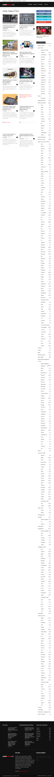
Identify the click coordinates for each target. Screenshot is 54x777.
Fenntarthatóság (41, 137)
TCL (42, 318)
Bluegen (43, 560)
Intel (42, 226)
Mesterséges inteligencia (43, 359)
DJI (41, 194)
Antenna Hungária (45, 531)
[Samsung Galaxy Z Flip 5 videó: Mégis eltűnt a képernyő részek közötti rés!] (27, 45)
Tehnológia (40, 613)
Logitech (43, 242)
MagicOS (43, 68)
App (39, 47)
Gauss (42, 400)
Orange (42, 537)
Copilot (42, 379)
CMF (42, 192)
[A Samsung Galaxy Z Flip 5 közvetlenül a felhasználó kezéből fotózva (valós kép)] (10, 99)
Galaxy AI (43, 398)
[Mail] (43, 757)
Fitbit (42, 471)
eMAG (42, 512)
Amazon (43, 148)
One (42, 535)
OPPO (42, 274)
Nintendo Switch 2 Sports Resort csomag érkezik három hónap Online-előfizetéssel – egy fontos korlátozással (29, 735)
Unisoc (42, 336)
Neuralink (43, 425)
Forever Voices (44, 393)
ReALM (42, 439)
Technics (43, 320)
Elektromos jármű (42, 102)
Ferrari (42, 116)
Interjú (39, 350)
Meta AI (42, 421)
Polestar (43, 673)
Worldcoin (43, 98)
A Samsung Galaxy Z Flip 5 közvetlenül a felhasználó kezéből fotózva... (9, 108)
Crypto (39, 96)
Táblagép (40, 547)
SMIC (42, 304)
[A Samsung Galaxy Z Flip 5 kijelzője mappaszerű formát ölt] (27, 127)
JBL (41, 228)
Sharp (42, 684)
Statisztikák (40, 526)
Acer (42, 144)
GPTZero (43, 407)
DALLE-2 (43, 382)
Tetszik (48, 11)
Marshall (43, 244)
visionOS (43, 86)
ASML (42, 162)
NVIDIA (42, 267)
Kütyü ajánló (40, 357)
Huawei (42, 118)
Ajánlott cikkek (41, 45)
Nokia (42, 261)
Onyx (42, 583)
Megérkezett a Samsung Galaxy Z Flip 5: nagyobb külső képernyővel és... (10, 54)
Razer (42, 288)
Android (42, 50)
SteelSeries (43, 313)
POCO (42, 588)
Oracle (42, 432)
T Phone (43, 689)
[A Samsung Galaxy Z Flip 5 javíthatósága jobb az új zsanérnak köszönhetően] (10, 18)
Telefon (35, 4)
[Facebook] (37, 757)
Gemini (42, 402)
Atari (42, 169)
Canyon (42, 183)
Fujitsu (42, 627)
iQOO (42, 643)
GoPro (42, 210)
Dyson (42, 199)
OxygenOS (43, 80)
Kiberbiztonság (41, 354)
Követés (48, 13)
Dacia (42, 114)
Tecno (42, 693)
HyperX (42, 224)
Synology (43, 315)
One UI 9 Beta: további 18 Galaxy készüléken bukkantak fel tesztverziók (13, 728)
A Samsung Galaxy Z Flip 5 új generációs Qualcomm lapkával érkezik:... (26, 108)
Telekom (43, 540)
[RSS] (46, 757)
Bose (42, 178)
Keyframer (43, 411)
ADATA (42, 146)
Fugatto (42, 395)
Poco (42, 279)
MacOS (42, 66)
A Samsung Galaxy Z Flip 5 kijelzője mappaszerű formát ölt (26, 136)
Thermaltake (44, 327)
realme (42, 290)
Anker (42, 153)
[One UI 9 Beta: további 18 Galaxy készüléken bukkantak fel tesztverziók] (5, 728)
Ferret (42, 391)
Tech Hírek (40, 4)
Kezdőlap (30, 4)
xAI (41, 448)
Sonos (42, 306)
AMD (42, 151)
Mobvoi (42, 485)
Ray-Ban (43, 286)
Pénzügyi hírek (41, 514)
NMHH (39, 450)
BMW (42, 107)
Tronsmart (43, 332)
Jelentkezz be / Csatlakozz (7, 0)
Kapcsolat (24, 0)
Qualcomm (43, 283)
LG (41, 240)
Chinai (42, 510)
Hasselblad (43, 212)
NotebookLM (44, 427)
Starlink (42, 311)
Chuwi (42, 189)
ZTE (42, 611)
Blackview (43, 464)
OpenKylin (43, 75)
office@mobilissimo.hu (24, 771)
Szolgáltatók (40, 528)
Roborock (43, 297)
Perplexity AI (44, 434)
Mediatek (43, 247)
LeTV (42, 650)
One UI (42, 73)
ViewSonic (43, 338)
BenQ (42, 173)
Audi (42, 105)
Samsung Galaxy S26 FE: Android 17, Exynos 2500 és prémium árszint (29, 728)
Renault (42, 125)
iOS (41, 61)
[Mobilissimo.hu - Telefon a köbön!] (8, 756)
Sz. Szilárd (5, 30)
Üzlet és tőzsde (41, 714)
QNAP (42, 281)
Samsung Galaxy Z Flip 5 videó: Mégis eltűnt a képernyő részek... (26, 54)
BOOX (42, 176)
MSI (42, 256)
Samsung (43, 299)
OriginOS (43, 77)
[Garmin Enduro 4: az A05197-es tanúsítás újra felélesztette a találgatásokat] (21, 742)
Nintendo (43, 258)
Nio (41, 123)
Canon (42, 180)
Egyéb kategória (41, 100)
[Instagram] (40, 757)
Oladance (43, 270)
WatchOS (43, 89)
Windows (43, 93)
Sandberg (43, 302)
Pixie (42, 437)
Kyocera (43, 645)
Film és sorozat (41, 139)
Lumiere (43, 418)
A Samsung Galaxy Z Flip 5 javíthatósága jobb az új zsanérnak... (9, 27)
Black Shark (43, 462)
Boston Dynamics (45, 519)
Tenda (42, 322)
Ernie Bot (43, 388)
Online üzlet (40, 508)
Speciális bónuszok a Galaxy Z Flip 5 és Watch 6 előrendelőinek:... (10, 81)
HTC (42, 219)
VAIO (42, 604)
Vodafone (43, 542)
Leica (42, 235)
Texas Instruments (45, 325)
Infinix (42, 572)
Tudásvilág (40, 709)
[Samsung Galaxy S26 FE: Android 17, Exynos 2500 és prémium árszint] (21, 728)
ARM (42, 160)
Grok (42, 409)
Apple (42, 157)
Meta (42, 249)
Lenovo (42, 238)
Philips (42, 277)
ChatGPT (43, 375)
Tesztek (46, 4)
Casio (42, 185)
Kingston (43, 233)
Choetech (43, 187)
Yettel (42, 544)
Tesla (42, 130)
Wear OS (43, 91)
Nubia (42, 265)
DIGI (42, 533)
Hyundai (43, 121)
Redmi (42, 295)
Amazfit (42, 455)
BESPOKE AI (44, 372)
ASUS (42, 164)
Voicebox (43, 446)
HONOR (43, 215)
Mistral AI (43, 423)
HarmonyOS (43, 54)
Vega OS (43, 84)
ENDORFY (43, 201)
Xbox (42, 343)
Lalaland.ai (43, 414)
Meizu (42, 652)
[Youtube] (37, 760)
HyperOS (43, 59)
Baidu (42, 368)
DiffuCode (43, 386)
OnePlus (43, 272)
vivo (42, 341)
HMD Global (43, 565)
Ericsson (43, 203)
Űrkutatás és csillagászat (43, 712)
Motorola (43, 254)
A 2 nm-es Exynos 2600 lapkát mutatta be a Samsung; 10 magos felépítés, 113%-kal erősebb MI (12, 743)
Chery (42, 112)
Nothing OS (43, 70)
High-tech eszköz (42, 141)
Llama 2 (42, 416)
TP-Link (42, 329)
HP (41, 217)
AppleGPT (43, 366)
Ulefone (42, 698)
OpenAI (42, 430)
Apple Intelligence (45, 363)
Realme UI (43, 82)
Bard (42, 370)
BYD (42, 109)
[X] (49, 757)
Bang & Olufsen (44, 171)
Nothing (42, 263)
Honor (42, 478)
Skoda (42, 128)
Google (42, 208)
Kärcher (42, 231)
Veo (42, 443)
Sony (42, 309)
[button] (49, 4)
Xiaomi (42, 135)
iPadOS (42, 63)
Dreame (43, 196)
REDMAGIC (43, 293)
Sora (42, 441)
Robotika (40, 517)
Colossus (43, 377)
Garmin (42, 206)
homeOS (43, 57)
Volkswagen (43, 132)
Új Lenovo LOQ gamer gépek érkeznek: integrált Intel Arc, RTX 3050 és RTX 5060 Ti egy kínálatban (12, 735)
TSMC (42, 334)
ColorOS (43, 52)
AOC (42, 155)
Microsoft (43, 251)
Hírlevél (39, 348)
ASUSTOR (43, 167)
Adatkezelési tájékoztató (17, 0)
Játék (39, 352)
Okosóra (40, 453)
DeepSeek (43, 384)
